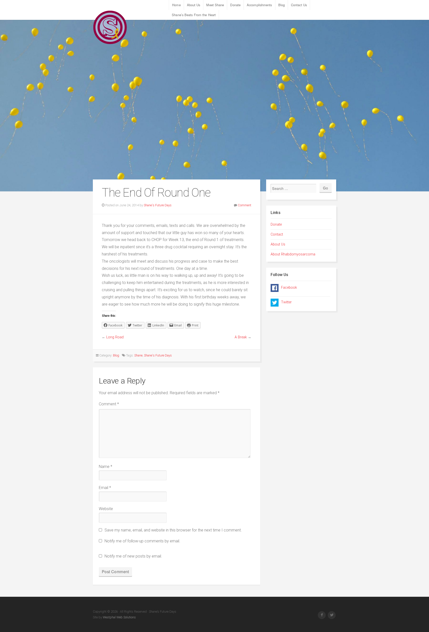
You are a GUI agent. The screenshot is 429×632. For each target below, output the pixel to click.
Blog (281, 4)
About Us (193, 4)
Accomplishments (259, 4)
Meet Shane (215, 4)
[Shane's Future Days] (110, 27)
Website (106, 508)
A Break (241, 337)
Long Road (115, 337)
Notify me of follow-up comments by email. (142, 541)
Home (176, 4)
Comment (244, 205)
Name (105, 466)
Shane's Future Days (158, 205)
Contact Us (299, 4)
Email (105, 487)
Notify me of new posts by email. (133, 556)
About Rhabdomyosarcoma (293, 254)
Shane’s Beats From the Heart (194, 14)
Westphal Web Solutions (119, 617)
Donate (235, 4)
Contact (277, 234)
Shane (138, 355)
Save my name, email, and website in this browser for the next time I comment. (173, 530)
